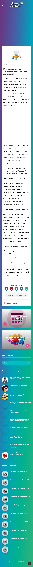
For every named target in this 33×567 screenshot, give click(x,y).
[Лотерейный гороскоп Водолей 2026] (5, 482)
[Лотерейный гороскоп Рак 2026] (5, 541)
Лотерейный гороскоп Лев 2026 (18, 530)
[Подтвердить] (29, 363)
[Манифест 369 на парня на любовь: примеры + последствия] (5, 455)
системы (23, 87)
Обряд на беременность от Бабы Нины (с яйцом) (19, 411)
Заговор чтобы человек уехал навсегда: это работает (18, 394)
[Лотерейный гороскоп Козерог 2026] (5, 491)
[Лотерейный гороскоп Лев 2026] (5, 533)
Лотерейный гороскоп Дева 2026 (19, 521)
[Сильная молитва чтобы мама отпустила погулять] (5, 388)
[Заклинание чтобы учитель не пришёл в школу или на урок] (5, 380)
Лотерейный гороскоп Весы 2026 (19, 513)
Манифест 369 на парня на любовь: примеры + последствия (20, 453)
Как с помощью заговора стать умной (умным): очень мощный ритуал (20, 403)
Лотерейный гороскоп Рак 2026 (18, 538)
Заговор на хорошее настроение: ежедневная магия (19, 428)
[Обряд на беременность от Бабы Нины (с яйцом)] (5, 413)
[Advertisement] (16, 26)
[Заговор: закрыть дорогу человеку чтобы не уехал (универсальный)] (5, 422)
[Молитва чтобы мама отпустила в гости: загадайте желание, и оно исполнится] (5, 447)
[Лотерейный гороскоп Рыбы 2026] (5, 474)
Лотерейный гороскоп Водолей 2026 (20, 479)
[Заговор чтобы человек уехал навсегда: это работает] (5, 396)
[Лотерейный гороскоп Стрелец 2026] (5, 499)
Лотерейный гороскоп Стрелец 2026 (20, 496)
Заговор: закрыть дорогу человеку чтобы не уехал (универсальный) (19, 420)
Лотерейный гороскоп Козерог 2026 (19, 488)
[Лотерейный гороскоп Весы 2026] (5, 516)
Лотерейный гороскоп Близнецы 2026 (20, 547)
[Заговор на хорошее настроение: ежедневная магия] (5, 430)
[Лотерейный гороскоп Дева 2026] (5, 524)
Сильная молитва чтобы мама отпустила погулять (18, 386)
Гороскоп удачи (12, 303)
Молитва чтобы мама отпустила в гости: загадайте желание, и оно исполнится (19, 446)
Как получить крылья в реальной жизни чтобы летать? (19, 436)
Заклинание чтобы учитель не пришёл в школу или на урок (20, 378)
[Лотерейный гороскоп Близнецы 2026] (5, 549)
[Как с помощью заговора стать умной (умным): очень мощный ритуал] (5, 405)
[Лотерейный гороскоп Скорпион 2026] (5, 507)
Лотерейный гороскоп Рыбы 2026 (19, 471)
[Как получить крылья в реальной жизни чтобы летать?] (5, 438)
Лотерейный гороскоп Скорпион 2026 (20, 505)
